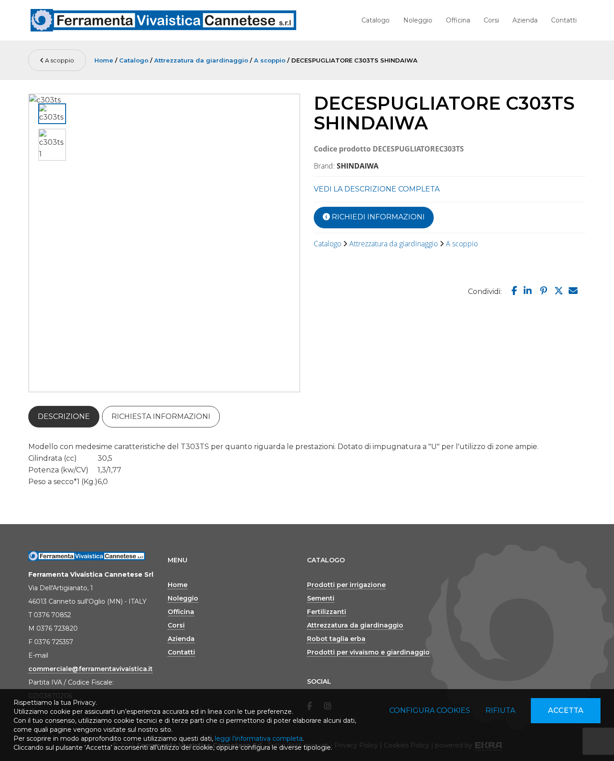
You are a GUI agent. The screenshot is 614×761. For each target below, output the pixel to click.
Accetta (565, 710)
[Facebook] (512, 291)
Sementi (320, 598)
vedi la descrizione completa (377, 189)
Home (103, 60)
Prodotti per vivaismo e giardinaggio (368, 652)
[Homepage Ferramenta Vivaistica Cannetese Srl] (163, 20)
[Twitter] (557, 291)
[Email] (572, 291)
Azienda (525, 20)
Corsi (491, 20)
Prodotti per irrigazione (346, 585)
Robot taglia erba (336, 639)
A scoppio (59, 60)
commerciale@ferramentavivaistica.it (90, 669)
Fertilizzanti (326, 612)
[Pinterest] (542, 291)
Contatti (564, 20)
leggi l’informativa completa (259, 738)
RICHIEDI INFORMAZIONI (377, 217)
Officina (458, 20)
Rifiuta (500, 710)
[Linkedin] (527, 291)
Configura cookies (429, 710)
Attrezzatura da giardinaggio (201, 60)
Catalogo (375, 20)
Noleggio (417, 20)
